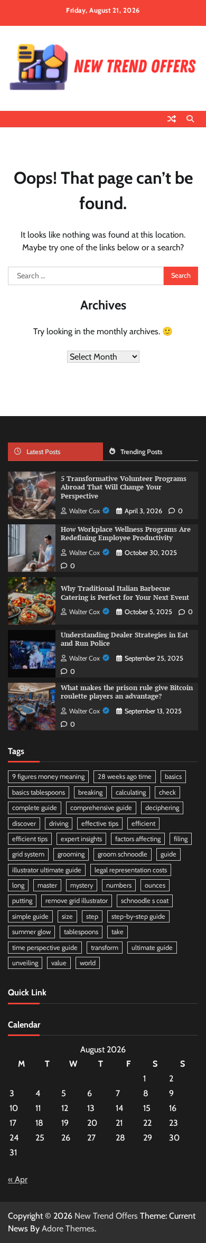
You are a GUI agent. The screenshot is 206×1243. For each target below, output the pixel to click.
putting (22, 901)
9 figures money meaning (48, 776)
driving (58, 823)
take (117, 932)
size (67, 916)
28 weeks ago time (125, 776)
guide (168, 854)
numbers (119, 885)
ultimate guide (152, 948)
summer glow (31, 932)
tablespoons (81, 932)
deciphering (162, 808)
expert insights (81, 839)
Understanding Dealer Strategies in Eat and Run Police (124, 639)
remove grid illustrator (76, 901)
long (18, 885)
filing (181, 839)
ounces (155, 885)
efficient (143, 823)
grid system (28, 854)
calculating (131, 792)
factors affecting (138, 839)
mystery (81, 885)
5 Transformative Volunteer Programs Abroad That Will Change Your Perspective (123, 487)
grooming (71, 854)
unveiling (25, 963)
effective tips (99, 823)
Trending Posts (141, 452)
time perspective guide (45, 948)
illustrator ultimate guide (46, 870)
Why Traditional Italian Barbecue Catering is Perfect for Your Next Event (125, 593)
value (59, 963)
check (167, 792)
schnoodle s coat (144, 901)
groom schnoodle (122, 854)
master (47, 885)
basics (173, 776)
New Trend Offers (106, 1216)
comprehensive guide (101, 808)
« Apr (17, 1179)
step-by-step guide (138, 916)
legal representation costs (131, 870)
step (92, 916)
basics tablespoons (38, 792)
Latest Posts (43, 452)
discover (24, 823)
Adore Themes (68, 1228)
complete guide (34, 808)
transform (104, 948)
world (88, 963)
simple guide (30, 916)
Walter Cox (84, 511)
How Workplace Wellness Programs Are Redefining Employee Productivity (126, 534)
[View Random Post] (172, 119)
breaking (90, 792)
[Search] (190, 119)
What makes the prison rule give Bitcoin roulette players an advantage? (127, 692)
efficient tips (30, 839)
